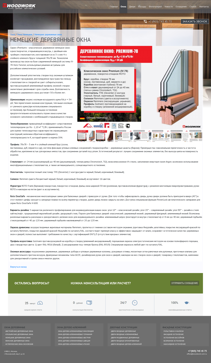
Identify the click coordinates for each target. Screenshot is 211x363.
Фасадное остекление (174, 334)
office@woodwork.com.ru (197, 354)
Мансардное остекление (175, 344)
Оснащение (181, 6)
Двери (132, 6)
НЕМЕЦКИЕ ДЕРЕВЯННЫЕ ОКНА (17, 338)
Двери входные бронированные (125, 341)
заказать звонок (194, 21)
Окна (123, 6)
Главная (114, 6)
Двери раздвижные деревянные (125, 338)
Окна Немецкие (24, 34)
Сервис (193, 6)
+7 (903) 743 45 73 (160, 21)
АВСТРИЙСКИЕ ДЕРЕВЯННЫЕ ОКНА (19, 331)
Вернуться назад (18, 266)
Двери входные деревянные (123, 331)
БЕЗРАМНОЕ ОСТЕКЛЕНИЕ (174, 341)
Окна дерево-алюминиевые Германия (75, 334)
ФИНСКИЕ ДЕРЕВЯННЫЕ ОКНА (17, 341)
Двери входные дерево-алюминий (126, 344)
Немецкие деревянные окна (48, 34)
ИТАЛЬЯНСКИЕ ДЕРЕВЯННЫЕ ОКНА (19, 334)
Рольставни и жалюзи (174, 331)
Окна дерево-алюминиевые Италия (74, 344)
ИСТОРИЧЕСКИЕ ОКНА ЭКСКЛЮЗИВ (19, 344)
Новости (169, 6)
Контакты (204, 6)
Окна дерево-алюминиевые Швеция (74, 341)
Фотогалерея (155, 6)
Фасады (142, 6)
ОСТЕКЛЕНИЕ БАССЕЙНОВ (174, 338)
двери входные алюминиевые (124, 334)
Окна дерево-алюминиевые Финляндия (76, 331)
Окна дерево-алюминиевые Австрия (74, 338)
